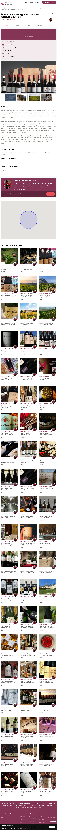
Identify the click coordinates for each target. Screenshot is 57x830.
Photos (17, 25)
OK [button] (52, 827)
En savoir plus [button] (25, 828)
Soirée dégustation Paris (33, 821)
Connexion (32, 2)
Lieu (51, 25)
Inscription (26, 2)
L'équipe (21, 822)
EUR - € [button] (38, 2)
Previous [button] (3, 77)
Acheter (6, 25)
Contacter (50, 194)
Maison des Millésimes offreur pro (25, 181)
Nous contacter (32, 818)
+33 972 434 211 (42, 822)
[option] (28, 77)
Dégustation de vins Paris (32, 824)
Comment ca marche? (22, 820)
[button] (36, 2)
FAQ (30, 816)
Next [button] (53, 77)
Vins (28, 25)
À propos (39, 25)
